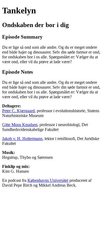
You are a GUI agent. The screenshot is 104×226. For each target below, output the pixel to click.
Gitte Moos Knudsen (19, 124)
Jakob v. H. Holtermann (22, 138)
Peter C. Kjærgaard (18, 110)
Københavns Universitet (47, 180)
